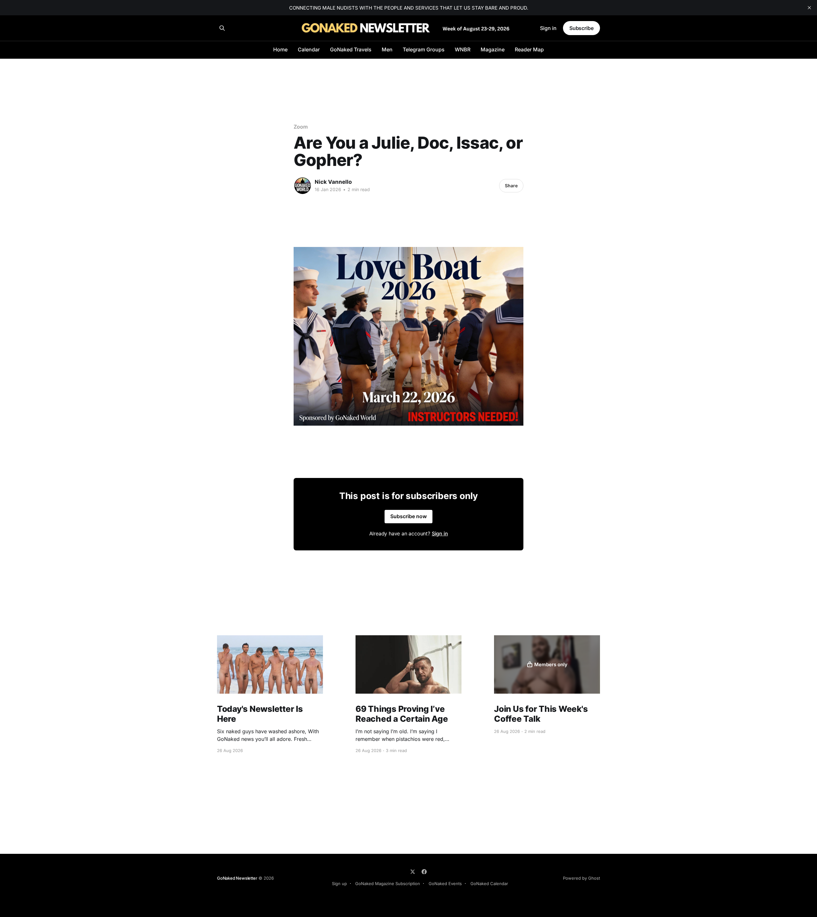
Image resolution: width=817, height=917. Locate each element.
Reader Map (529, 49)
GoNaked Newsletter (237, 878)
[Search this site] (222, 28)
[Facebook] (424, 871)
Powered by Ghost (581, 878)
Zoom (301, 126)
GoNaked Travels (350, 49)
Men (387, 49)
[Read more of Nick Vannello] (302, 186)
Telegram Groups (424, 49)
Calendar (309, 49)
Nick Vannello (333, 182)
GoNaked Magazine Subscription (387, 883)
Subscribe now (408, 516)
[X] (412, 871)
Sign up (339, 883)
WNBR (462, 49)
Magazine (493, 49)
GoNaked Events (445, 883)
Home (280, 49)
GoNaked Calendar (489, 883)
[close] (809, 8)
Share (511, 185)
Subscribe (581, 28)
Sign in (548, 28)
